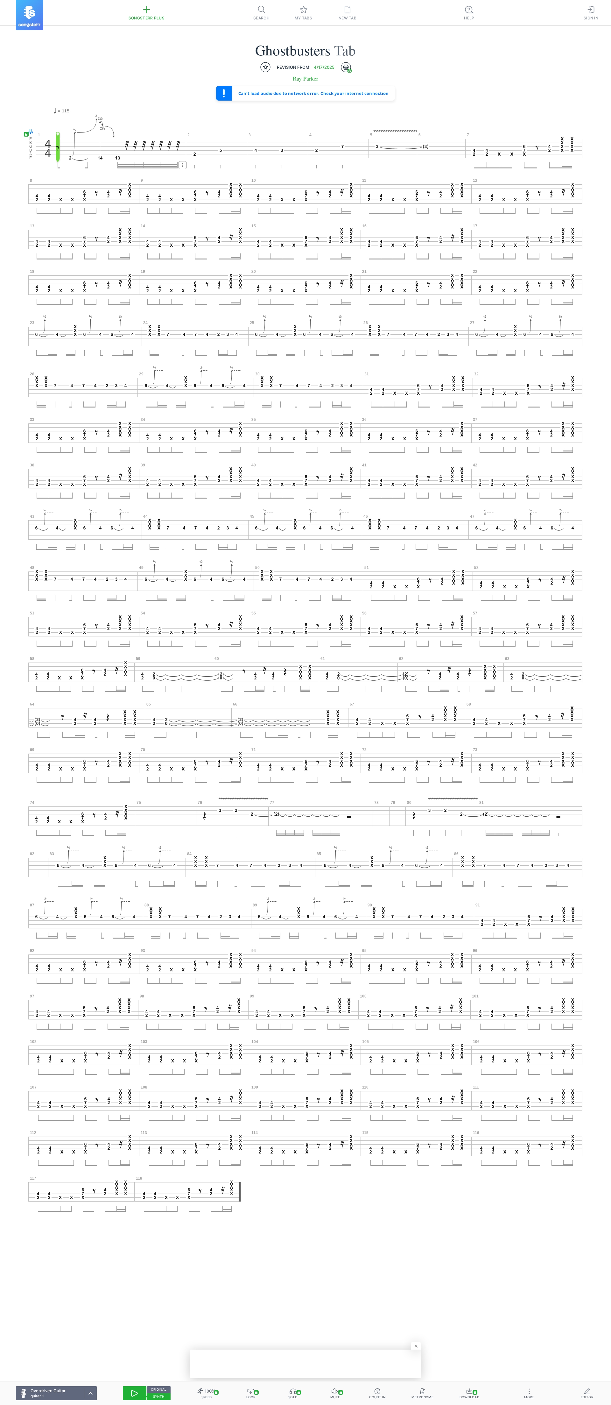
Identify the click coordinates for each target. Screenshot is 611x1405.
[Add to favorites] (265, 67)
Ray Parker (305, 78)
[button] (29, 132)
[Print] (346, 67)
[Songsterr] (29, 15)
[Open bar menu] (182, 165)
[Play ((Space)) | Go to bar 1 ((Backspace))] (134, 1393)
